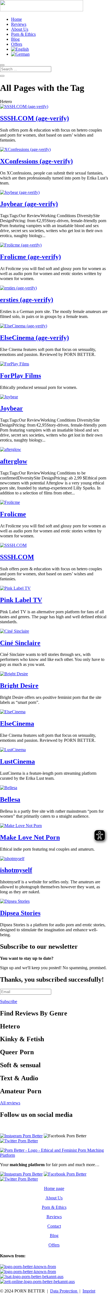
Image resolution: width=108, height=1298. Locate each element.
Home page (54, 1188)
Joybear (11, 408)
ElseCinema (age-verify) (34, 337)
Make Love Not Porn (30, 837)
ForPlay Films (20, 375)
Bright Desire (19, 685)
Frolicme (13, 514)
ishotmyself (16, 870)
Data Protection (64, 1291)
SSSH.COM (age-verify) (34, 118)
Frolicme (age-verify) (30, 256)
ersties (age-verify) (26, 299)
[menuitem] (20, 49)
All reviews (10, 1103)
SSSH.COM (17, 557)
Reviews (18, 24)
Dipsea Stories (20, 913)
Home (16, 19)
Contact (54, 1226)
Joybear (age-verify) (29, 203)
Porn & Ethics (23, 34)
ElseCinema (17, 723)
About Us (19, 29)
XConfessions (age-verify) (36, 161)
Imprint (89, 1291)
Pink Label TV (21, 600)
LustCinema (17, 761)
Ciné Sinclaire (20, 643)
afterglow (13, 461)
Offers (16, 44)
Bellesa (10, 799)
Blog (15, 39)
